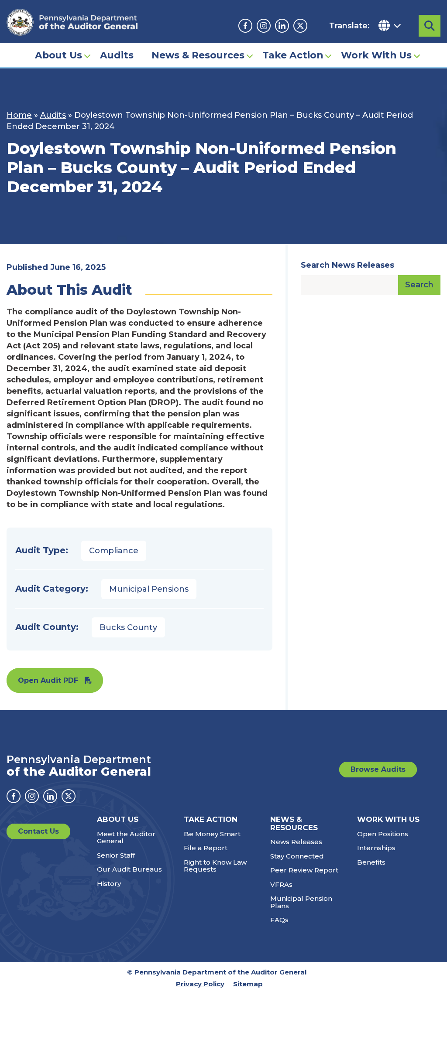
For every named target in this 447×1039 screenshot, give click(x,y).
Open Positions (382, 834)
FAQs (279, 920)
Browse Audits (378, 769)
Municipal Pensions (149, 589)
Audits (117, 55)
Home (19, 115)
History (109, 883)
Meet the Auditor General (126, 837)
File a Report (205, 848)
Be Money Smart (212, 834)
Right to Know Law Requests (215, 866)
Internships (376, 848)
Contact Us (38, 831)
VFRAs (281, 884)
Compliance (113, 550)
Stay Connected (297, 856)
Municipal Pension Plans (301, 902)
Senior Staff (116, 855)
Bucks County (128, 627)
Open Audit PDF (48, 680)
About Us (58, 55)
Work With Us (376, 55)
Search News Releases (347, 265)
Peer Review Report (304, 870)
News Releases (296, 842)
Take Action (292, 55)
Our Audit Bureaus (129, 869)
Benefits (371, 862)
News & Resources (197, 55)
